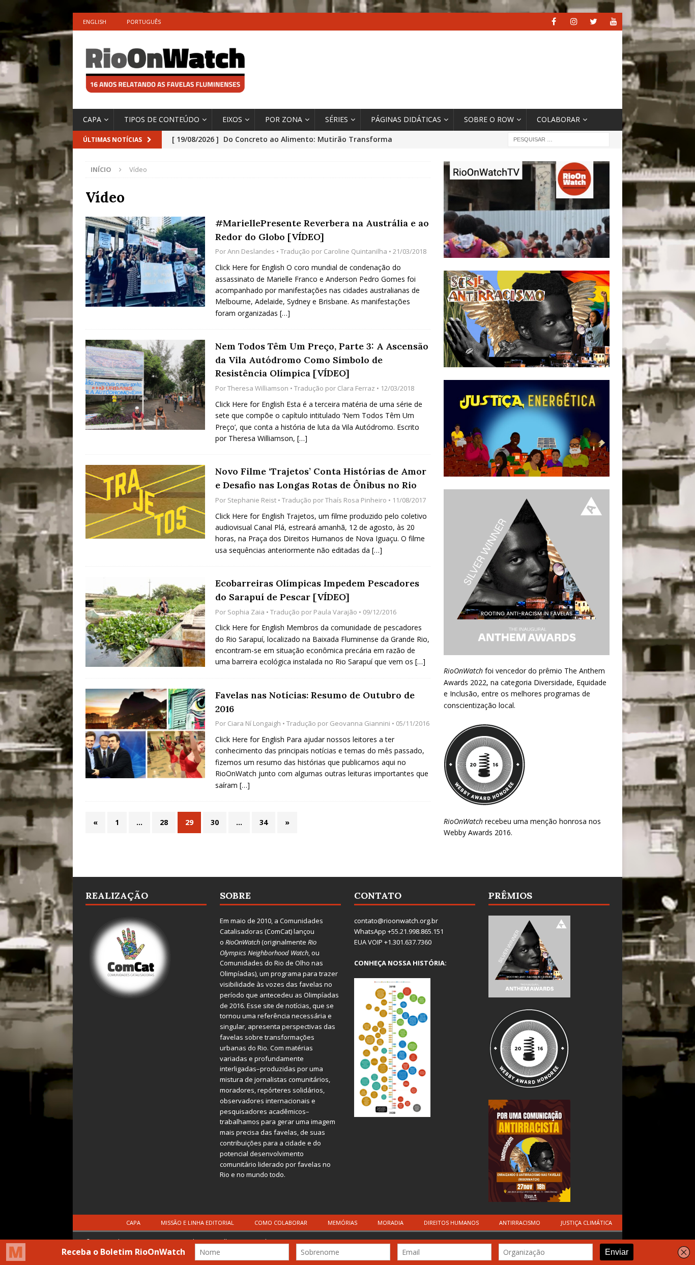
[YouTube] (613, 22)
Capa (92, 119)
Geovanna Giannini (360, 723)
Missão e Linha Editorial (197, 1222)
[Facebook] (554, 22)
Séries (336, 119)
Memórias (342, 1222)
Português (144, 21)
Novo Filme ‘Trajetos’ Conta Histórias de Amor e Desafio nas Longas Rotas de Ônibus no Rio (320, 478)
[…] (285, 313)
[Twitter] (593, 22)
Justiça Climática (586, 1222)
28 (164, 822)
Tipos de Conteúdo (161, 119)
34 (263, 822)
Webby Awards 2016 (477, 832)
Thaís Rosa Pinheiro (356, 500)
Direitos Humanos (451, 1222)
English (94, 21)
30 (215, 822)
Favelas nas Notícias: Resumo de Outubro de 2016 (315, 702)
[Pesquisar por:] (559, 138)
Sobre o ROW (489, 119)
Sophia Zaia (246, 611)
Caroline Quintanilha (355, 251)
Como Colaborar (280, 1222)
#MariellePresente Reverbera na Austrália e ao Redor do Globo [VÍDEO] (322, 230)
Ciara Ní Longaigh (254, 723)
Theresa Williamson (257, 388)
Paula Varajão (335, 611)
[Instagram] (574, 22)
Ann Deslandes (251, 251)
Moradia (390, 1222)
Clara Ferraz (356, 388)
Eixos (232, 119)
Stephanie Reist (251, 500)
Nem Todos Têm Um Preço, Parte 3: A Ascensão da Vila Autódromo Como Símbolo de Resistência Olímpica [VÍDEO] (321, 359)
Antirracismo (519, 1222)
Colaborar (558, 119)
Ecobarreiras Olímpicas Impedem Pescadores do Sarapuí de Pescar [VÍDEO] (317, 590)
